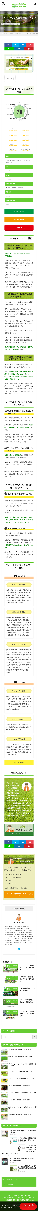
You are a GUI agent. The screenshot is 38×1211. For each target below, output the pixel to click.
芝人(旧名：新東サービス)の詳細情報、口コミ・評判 (22, 1092)
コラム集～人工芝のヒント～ (27, 1197)
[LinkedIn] (19, 48)
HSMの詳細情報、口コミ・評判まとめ (27, 989)
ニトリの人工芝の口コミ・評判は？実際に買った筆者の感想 (27, 1168)
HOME (5, 33)
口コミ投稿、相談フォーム (11, 1179)
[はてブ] (22, 45)
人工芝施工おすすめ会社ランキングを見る (19, 894)
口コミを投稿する (19, 762)
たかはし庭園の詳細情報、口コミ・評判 (19, 1085)
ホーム (10, 1195)
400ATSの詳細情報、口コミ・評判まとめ (27, 1001)
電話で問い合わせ (19, 219)
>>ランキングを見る (28, 1205)
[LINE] (9, 48)
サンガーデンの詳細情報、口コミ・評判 (19, 1100)
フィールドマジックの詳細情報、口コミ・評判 (20, 1071)
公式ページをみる (19, 211)
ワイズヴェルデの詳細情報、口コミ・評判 (19, 1049)
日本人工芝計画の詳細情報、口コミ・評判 (19, 1114)
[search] (35, 1037)
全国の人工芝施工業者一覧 (11, 24)
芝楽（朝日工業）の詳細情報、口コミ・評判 (20, 1056)
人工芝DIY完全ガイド (9, 1197)
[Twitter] (15, 45)
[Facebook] (8, 45)
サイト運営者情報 (8, 1184)
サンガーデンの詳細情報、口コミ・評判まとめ (27, 967)
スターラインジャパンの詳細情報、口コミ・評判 (21, 1078)
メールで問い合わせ (19, 228)
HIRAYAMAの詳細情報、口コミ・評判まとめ (27, 979)
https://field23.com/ (11, 171)
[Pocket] (30, 45)
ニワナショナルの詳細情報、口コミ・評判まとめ (27, 1013)
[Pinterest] (29, 48)
